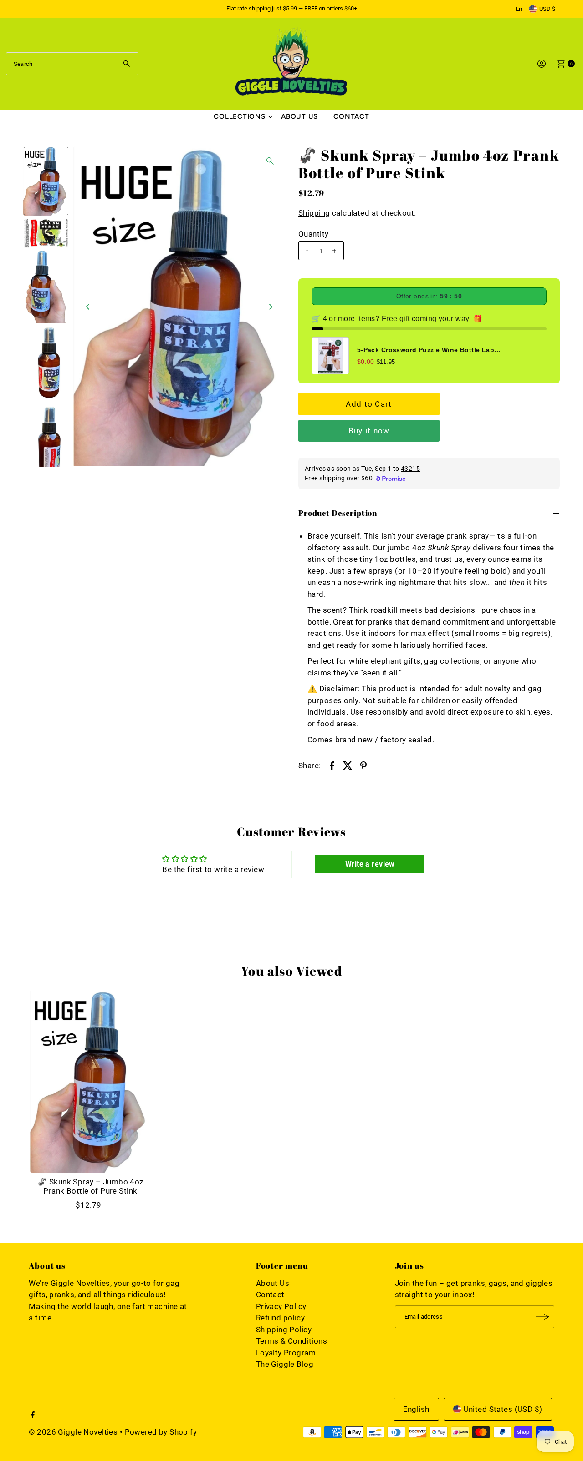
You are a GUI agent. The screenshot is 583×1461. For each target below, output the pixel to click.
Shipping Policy (284, 1329)
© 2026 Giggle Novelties (73, 1431)
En (519, 8)
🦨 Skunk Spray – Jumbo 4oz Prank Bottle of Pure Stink (90, 1186)
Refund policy (280, 1317)
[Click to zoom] (270, 161)
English (416, 1409)
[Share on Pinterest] (363, 765)
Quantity (313, 233)
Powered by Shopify (161, 1431)
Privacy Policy (281, 1306)
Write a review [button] (370, 864)
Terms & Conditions (291, 1340)
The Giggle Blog (284, 1364)
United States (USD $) (503, 1409)
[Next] (270, 307)
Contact (351, 116)
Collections (239, 116)
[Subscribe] (543, 1316)
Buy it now (369, 430)
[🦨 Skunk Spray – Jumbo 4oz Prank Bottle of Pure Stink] (90, 1081)
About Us (299, 116)
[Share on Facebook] (332, 765)
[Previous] (88, 307)
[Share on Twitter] (347, 765)
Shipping (314, 212)
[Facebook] (33, 1415)
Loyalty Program (286, 1352)
